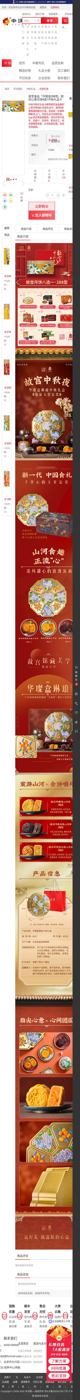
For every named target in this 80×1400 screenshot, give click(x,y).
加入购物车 (43, 215)
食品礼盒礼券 (24, 1356)
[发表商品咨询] (25, 1293)
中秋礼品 (30, 88)
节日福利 (17, 88)
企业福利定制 (24, 1362)
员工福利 (64, 70)
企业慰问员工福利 (38, 1381)
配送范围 (37, 1362)
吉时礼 (32, 32)
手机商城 (69, 14)
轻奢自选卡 (35, 38)
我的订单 (39, 14)
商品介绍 (26, 228)
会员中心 (26, 14)
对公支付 (37, 1356)
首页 (22, 63)
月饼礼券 (43, 88)
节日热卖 (25, 78)
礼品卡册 (44, 70)
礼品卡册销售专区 (26, 1381)
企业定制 (44, 78)
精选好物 (25, 70)
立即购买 (41, 206)
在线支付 (37, 1350)
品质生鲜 (58, 63)
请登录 (43, 7)
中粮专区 (38, 63)
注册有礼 (55, 7)
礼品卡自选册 (24, 1350)
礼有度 (39, 32)
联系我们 (64, 78)
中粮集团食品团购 (50, 1381)
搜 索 (50, 20)
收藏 (21, 199)
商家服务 (53, 14)
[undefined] (13, 106)
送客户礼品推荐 (6, 1381)
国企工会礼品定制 (62, 1381)
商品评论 (48, 228)
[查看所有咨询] (42, 1293)
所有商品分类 (7, 64)
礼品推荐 (15, 1381)
